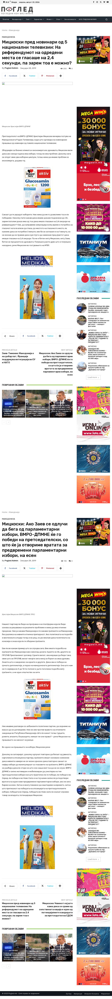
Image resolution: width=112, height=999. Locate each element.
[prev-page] (4, 422)
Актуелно (13, 407)
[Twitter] (100, 2)
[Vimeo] (104, 2)
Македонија (14, 30)
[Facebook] (93, 2)
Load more (92, 377)
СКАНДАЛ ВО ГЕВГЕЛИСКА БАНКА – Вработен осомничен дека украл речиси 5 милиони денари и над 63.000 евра (97, 353)
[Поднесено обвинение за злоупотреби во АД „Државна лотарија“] (82, 367)
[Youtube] (107, 2)
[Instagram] (97, 2)
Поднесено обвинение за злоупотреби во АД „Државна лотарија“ (98, 368)
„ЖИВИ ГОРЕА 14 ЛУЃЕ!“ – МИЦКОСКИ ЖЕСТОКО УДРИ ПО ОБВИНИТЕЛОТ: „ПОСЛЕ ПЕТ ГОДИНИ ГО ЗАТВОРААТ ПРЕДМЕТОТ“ (61, 410)
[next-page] (8, 422)
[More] (61, 76)
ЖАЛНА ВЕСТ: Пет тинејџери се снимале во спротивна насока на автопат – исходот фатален (37, 411)
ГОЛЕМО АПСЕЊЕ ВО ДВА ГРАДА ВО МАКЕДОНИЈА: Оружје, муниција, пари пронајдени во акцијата (13, 412)
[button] (106, 19)
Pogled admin (11, 68)
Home (4, 30)
